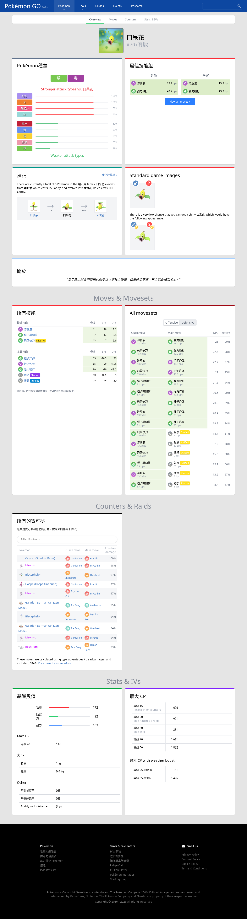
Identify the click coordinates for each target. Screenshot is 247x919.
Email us (192, 846)
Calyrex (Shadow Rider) (40, 558)
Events (117, 6)
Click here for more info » (54, 663)
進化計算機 (117, 856)
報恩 (31, 380)
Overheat (95, 575)
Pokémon (64, 6)
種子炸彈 (29, 358)
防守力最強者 (48, 856)
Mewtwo (30, 565)
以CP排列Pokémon (51, 861)
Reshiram (31, 646)
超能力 (25, 108)
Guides (99, 6)
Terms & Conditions (194, 868)
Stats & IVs (151, 19)
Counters (131, 19)
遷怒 (31, 375)
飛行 (24, 96)
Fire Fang (75, 647)
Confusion (76, 558)
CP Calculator (118, 870)
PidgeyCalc (117, 865)
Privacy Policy (190, 854)
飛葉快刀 (34, 340)
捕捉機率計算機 (119, 861)
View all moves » (179, 101)
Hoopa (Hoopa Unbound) (41, 584)
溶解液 (141, 83)
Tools (82, 6)
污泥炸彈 (29, 364)
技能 (43, 865)
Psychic (94, 558)
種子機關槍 (30, 335)
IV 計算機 (115, 851)
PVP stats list (48, 870)
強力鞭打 (142, 91)
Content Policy (191, 859)
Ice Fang (75, 605)
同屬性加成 (41, 391)
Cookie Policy (190, 864)
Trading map (118, 879)
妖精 (24, 142)
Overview (95, 19)
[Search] (239, 6)
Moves (113, 19)
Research (137, 6)
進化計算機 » (109, 175)
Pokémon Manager (122, 874)
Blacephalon (33, 574)
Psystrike (95, 565)
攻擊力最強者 (48, 851)
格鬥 (24, 124)
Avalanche (95, 605)
